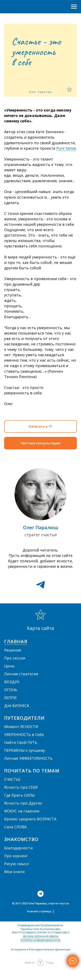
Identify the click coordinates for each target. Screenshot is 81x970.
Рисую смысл (16, 863)
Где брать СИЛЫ (19, 795)
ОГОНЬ (10, 689)
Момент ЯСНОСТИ (21, 726)
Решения (12, 650)
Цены (9, 665)
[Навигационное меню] (74, 7)
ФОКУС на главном (21, 810)
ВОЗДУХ (11, 681)
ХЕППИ (10, 697)
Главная (15, 641)
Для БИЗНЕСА (16, 705)
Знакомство (21, 839)
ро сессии (16, 657)
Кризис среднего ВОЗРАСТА (30, 818)
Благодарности (18, 847)
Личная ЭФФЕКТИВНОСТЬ (28, 758)
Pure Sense (66, 148)
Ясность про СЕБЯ (21, 787)
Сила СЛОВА (15, 826)
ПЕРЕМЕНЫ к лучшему (24, 750)
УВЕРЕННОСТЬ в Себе (24, 734)
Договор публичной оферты (40, 936)
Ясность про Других (23, 803)
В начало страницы (39, 911)
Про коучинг (16, 855)
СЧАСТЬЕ (12, 779)
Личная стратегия (21, 673)
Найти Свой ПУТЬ (20, 742)
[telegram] (40, 584)
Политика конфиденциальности (40, 940)
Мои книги (14, 871)
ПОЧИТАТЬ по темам (31, 770)
